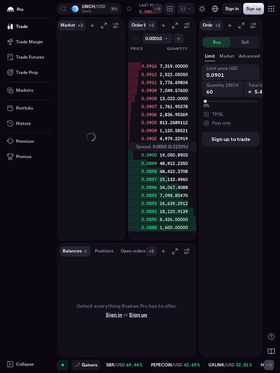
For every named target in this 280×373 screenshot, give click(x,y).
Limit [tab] (210, 56)
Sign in (114, 314)
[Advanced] (186, 9)
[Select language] (215, 9)
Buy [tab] (217, 42)
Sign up (138, 314)
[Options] (115, 25)
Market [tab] (226, 56)
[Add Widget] (170, 9)
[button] (89, 9)
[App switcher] (271, 9)
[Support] (271, 336)
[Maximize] (104, 25)
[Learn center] (271, 351)
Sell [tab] (245, 42)
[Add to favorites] (129, 9)
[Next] (157, 9)
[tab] (253, 56)
